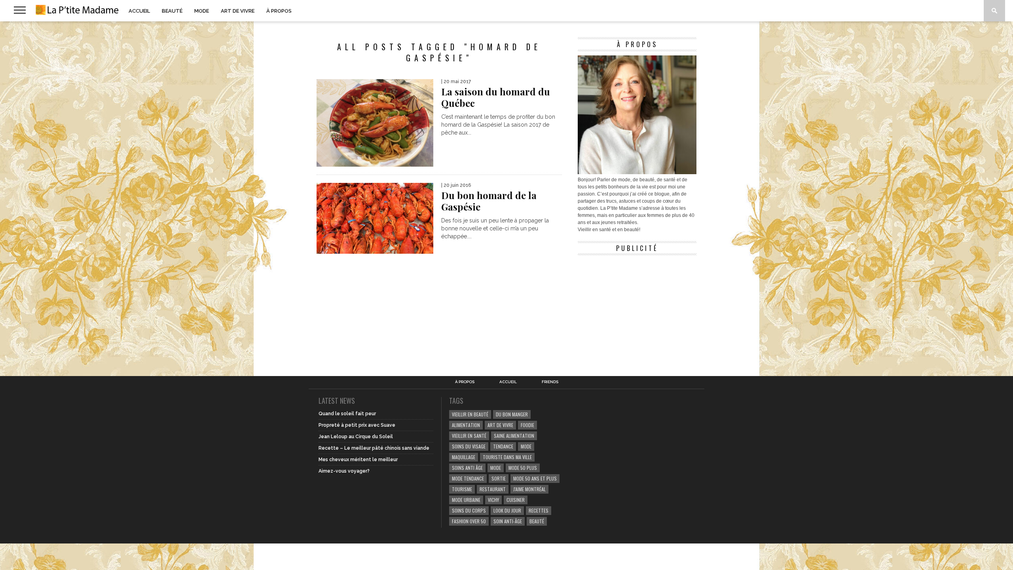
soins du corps (469, 510)
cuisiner (515, 499)
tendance (503, 446)
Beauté (172, 11)
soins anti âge (467, 467)
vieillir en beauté (470, 414)
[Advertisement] (637, 308)
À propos (279, 11)
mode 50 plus (522, 467)
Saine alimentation (514, 435)
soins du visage (469, 446)
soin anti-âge (507, 521)
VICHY (493, 499)
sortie (498, 478)
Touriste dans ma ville (507, 457)
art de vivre (500, 425)
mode (526, 446)
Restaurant (493, 489)
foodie (527, 425)
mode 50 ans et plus (535, 478)
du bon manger (512, 414)
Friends (550, 382)
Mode (201, 11)
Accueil (139, 11)
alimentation (466, 425)
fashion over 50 (469, 521)
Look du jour (507, 510)
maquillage (463, 457)
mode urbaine (466, 499)
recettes (538, 510)
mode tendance (468, 478)
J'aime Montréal (529, 489)
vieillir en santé (469, 435)
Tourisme (462, 489)
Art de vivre (237, 11)
